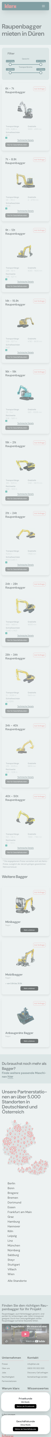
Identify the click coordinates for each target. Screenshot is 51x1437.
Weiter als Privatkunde (25, 1406)
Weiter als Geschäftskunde (25, 1429)
